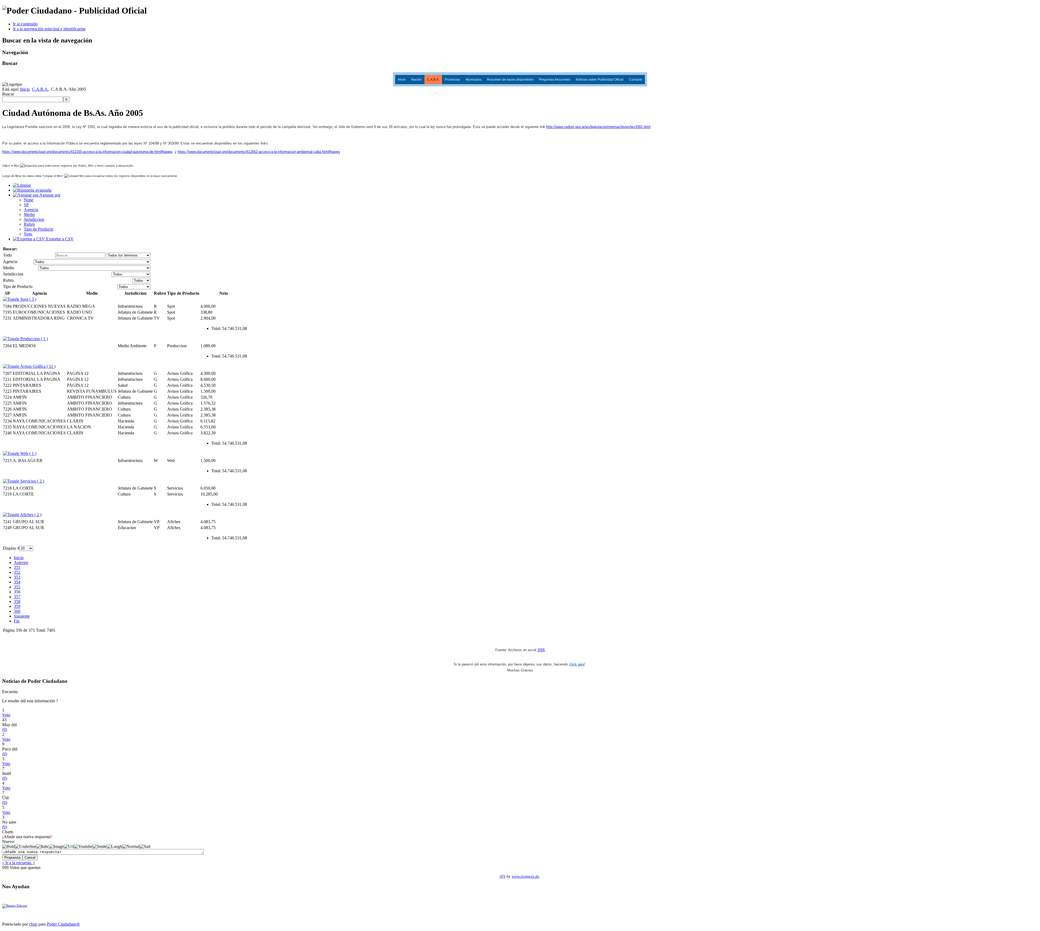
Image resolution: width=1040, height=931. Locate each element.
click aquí (577, 664)
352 (17, 572)
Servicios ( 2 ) (31, 481)
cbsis (33, 924)
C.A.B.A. (433, 79)
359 (17, 606)
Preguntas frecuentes (554, 79)
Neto (28, 234)
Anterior (21, 562)
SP (26, 204)
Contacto (635, 79)
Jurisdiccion (34, 219)
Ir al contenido (25, 24)
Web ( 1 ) (27, 453)
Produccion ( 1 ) (33, 338)
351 (17, 567)
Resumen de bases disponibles (510, 79)
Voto (6, 715)
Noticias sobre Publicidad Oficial (599, 79)
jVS (502, 876)
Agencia (31, 209)
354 (17, 582)
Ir (66, 99)
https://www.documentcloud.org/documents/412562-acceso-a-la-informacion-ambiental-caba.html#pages (259, 152)
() (4, 729)
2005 (541, 650)
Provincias (452, 79)
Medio (29, 214)
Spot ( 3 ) (27, 299)
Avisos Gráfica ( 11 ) (37, 366)
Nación (416, 79)
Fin (17, 621)
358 (17, 601)
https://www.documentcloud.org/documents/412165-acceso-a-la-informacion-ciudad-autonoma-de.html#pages (87, 152)
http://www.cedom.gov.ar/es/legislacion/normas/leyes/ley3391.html (598, 127)
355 (17, 587)
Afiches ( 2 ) (30, 514)
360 (17, 611)
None (28, 200)
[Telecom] (14, 905)
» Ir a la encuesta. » (18, 862)
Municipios (474, 79)
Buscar (8, 94)
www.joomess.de (525, 876)
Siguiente (22, 616)
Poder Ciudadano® (63, 924)
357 (17, 596)
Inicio (402, 79)
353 (17, 577)
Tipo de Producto (38, 229)
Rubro (29, 224)
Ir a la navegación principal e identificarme (49, 29)
